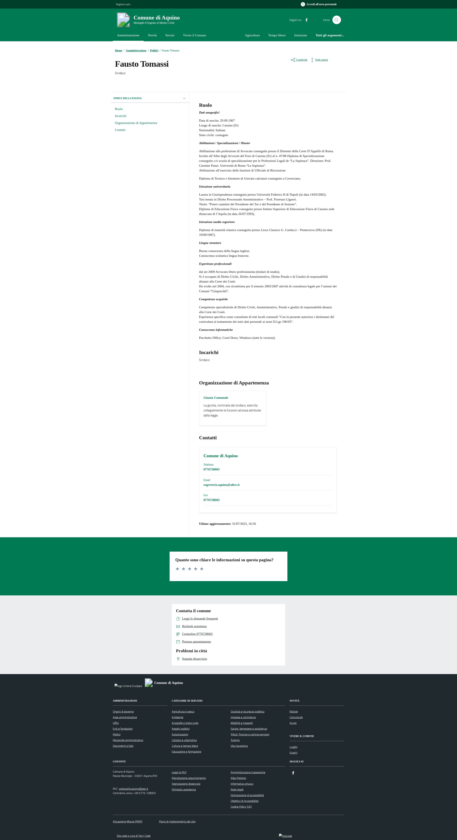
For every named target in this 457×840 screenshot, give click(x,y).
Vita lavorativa (239, 746)
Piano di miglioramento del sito (177, 821)
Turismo (235, 740)
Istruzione (300, 35)
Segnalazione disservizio (186, 784)
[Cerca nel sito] (336, 20)
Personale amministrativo (128, 740)
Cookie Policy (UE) (241, 806)
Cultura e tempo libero (185, 746)
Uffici (116, 723)
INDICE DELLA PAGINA (128, 98)
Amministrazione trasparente (248, 772)
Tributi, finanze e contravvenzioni (250, 734)
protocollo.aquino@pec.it (133, 789)
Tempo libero (277, 35)
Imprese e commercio (243, 717)
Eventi (293, 752)
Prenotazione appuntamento (189, 778)
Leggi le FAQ (179, 772)
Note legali (237, 789)
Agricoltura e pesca (183, 711)
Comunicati (296, 717)
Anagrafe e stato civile (185, 723)
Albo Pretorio (238, 778)
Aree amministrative (125, 717)
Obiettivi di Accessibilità (244, 801)
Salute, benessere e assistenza (249, 728)
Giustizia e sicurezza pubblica (247, 711)
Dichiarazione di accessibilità (247, 795)
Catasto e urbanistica (184, 740)
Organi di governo (123, 711)
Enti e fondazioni (123, 728)
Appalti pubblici (181, 728)
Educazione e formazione (186, 751)
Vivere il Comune (194, 35)
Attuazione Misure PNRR (127, 821)
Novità (152, 35)
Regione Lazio (123, 4)
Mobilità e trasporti (242, 723)
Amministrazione (128, 35)
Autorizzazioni (180, 734)
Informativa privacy (242, 784)
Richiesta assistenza (184, 789)
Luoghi (293, 747)
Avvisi (293, 723)
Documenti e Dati (123, 746)
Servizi (169, 35)
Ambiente (177, 717)
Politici (116, 734)
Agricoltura (252, 35)
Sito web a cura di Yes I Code (133, 836)
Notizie (294, 711)
